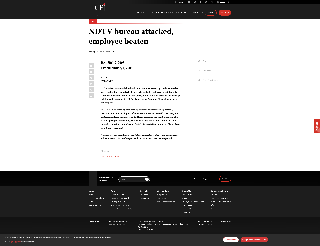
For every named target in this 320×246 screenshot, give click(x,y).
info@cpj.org (226, 221)
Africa (213, 205)
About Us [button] (197, 12)
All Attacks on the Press (120, 205)
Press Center (187, 205)
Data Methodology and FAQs (122, 209)
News (91, 191)
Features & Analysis (96, 198)
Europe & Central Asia (219, 198)
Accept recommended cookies (254, 240)
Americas (214, 194)
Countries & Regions (220, 191)
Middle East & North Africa (221, 201)
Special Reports (95, 205)
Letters (91, 201)
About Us (186, 191)
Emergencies (145, 194)
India (116, 157)
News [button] (139, 12)
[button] (228, 2)
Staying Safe (144, 198)
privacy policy (16, 241)
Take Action (161, 198)
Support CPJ (162, 194)
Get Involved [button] (182, 12)
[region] (160, 240)
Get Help (225, 12)
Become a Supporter (203, 179)
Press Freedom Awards (166, 201)
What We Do (187, 194)
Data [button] (149, 12)
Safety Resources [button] (164, 12)
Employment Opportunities (193, 201)
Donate (211, 12)
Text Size (206, 71)
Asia (103, 157)
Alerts (91, 194)
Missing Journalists (118, 201)
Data (113, 191)
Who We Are (187, 198)
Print (204, 61)
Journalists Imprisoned (120, 198)
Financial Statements (190, 209)
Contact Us (186, 212)
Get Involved (163, 191)
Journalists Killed (117, 194)
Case (92, 21)
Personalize (231, 240)
